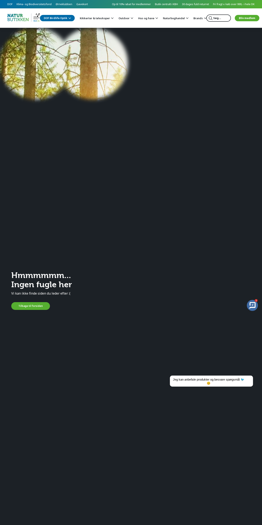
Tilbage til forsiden (30, 306)
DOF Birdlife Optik (55, 18)
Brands (198, 18)
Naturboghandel (174, 18)
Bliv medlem (247, 18)
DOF (9, 4)
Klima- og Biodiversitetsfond (34, 4)
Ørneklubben (64, 4)
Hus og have (146, 18)
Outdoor (124, 18)
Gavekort (82, 4)
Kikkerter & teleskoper (95, 18)
